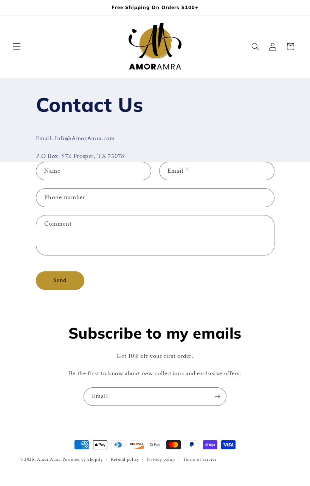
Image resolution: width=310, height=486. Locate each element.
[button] (16, 46)
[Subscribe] (217, 396)
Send (60, 280)
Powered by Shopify (82, 459)
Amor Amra (49, 459)
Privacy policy (161, 459)
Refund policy (125, 459)
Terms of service (200, 459)
